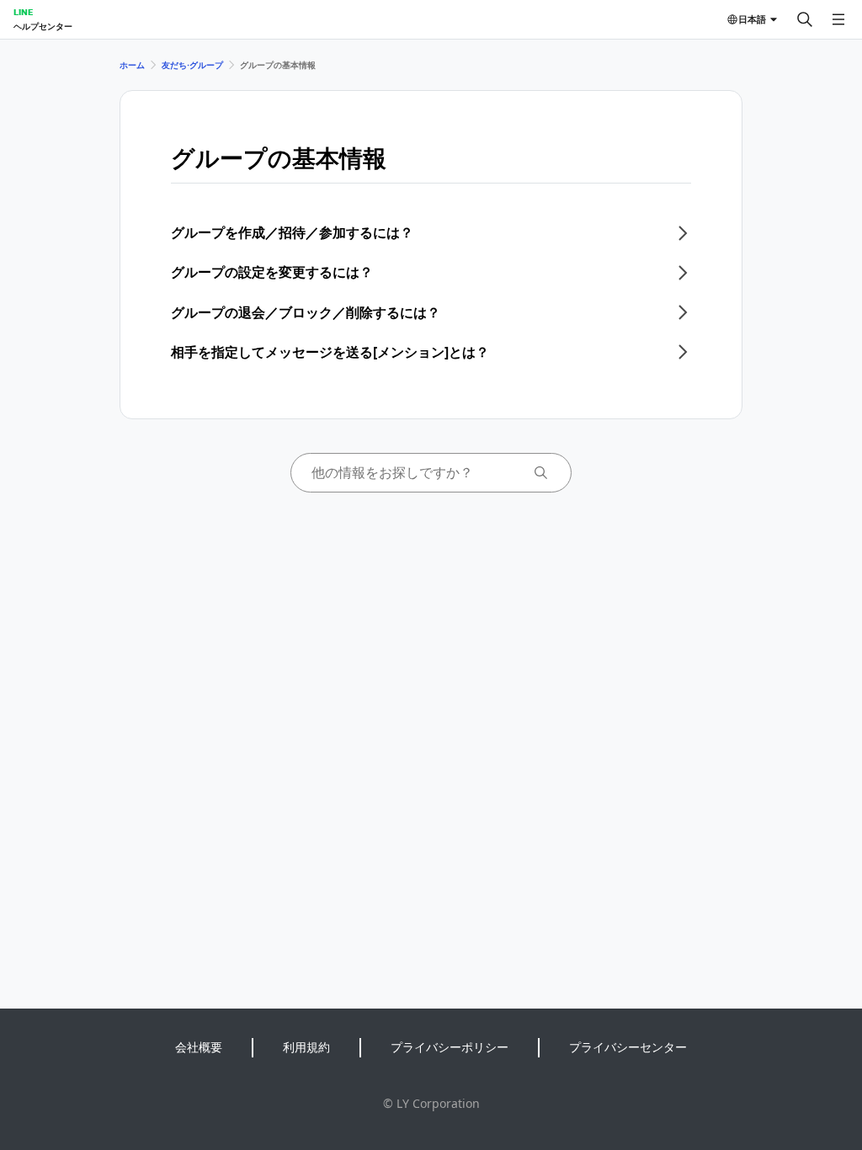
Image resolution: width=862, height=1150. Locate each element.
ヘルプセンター (42, 26)
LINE (23, 12)
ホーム (132, 65)
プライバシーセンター (628, 1047)
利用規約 (306, 1047)
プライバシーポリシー (449, 1047)
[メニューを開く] (838, 19)
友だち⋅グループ (192, 65)
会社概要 (198, 1047)
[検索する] (805, 19)
